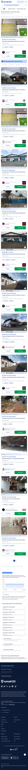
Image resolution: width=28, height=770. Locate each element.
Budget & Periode (11, 8)
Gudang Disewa (7, 566)
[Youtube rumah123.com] (9, 686)
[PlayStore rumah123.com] (14, 757)
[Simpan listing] (25, 20)
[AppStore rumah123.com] (5, 757)
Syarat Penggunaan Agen (5, 741)
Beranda (2, 566)
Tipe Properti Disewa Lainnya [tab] (7, 665)
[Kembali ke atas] (25, 755)
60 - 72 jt (25, 64)
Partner (2, 724)
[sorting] (6, 9)
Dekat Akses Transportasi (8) (16, 16)
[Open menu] (26, 2)
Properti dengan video (21, 8)
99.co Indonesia (17, 736)
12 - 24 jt (4, 64)
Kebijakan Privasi (4, 736)
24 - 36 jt (11, 64)
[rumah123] (14, 681)
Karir (2, 726)
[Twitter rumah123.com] (4, 686)
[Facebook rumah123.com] (2, 686)
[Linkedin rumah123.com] (12, 686)
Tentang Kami (3, 719)
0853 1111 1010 (12, 704)
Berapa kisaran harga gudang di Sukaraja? (10, 655)
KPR (14, 722)
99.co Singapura (17, 738)
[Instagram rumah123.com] (7, 686)
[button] (13, 5)
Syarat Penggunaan (4, 738)
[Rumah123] (6, 2)
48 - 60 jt (18, 64)
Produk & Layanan (4, 722)
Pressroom (3, 728)
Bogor (18, 566)
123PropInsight (3, 730)
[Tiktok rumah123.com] (16, 686)
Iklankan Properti (17, 719)
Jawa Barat (13, 566)
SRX (14, 741)
